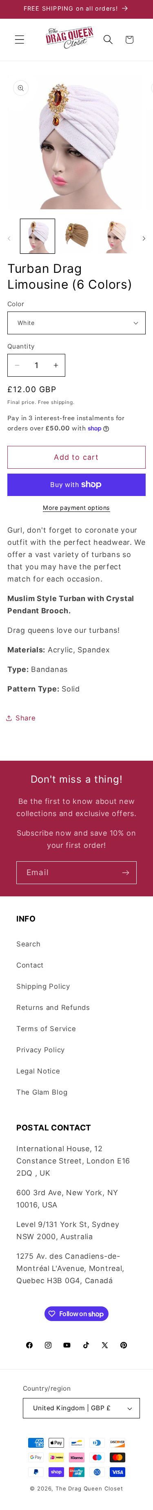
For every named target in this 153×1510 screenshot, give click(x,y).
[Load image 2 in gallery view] (77, 236)
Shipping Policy (43, 986)
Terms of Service (46, 1029)
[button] (20, 39)
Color (15, 304)
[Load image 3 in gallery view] (115, 236)
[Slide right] (144, 239)
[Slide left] (9, 239)
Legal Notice (38, 1071)
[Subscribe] (125, 872)
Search (28, 944)
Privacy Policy (40, 1050)
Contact (30, 965)
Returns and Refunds (53, 1007)
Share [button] (26, 718)
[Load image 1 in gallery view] (37, 236)
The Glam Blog (41, 1092)
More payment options (76, 507)
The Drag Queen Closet (89, 1488)
